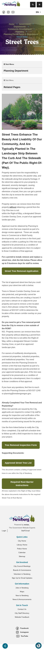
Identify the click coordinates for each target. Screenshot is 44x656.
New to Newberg (22, 595)
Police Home (22, 549)
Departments (20, 26)
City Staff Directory (22, 613)
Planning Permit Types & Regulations (21, 34)
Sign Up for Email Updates (22, 578)
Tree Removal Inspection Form (21, 445)
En (37, 12)
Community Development (20, 29)
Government (25, 24)
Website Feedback (22, 617)
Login (4, 531)
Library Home (22, 545)
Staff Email (25, 531)
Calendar (22, 552)
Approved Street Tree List (18, 463)
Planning (20, 32)
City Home (22, 541)
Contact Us (22, 609)
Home (11, 24)
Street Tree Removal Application (21, 271)
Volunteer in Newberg (22, 574)
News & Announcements (22, 599)
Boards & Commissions (22, 570)
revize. (26, 525)
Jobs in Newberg (22, 588)
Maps (22, 592)
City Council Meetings (22, 566)
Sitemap (22, 556)
